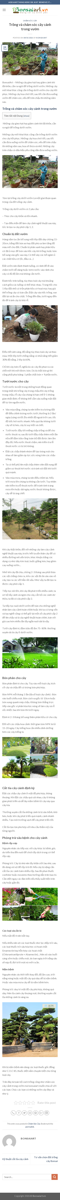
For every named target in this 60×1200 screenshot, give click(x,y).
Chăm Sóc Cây (30, 21)
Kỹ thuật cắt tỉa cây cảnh (15, 1159)
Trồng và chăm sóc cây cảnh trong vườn (29, 108)
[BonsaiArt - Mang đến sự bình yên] (30, 10)
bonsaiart (41, 38)
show (26, 115)
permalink (29, 1127)
